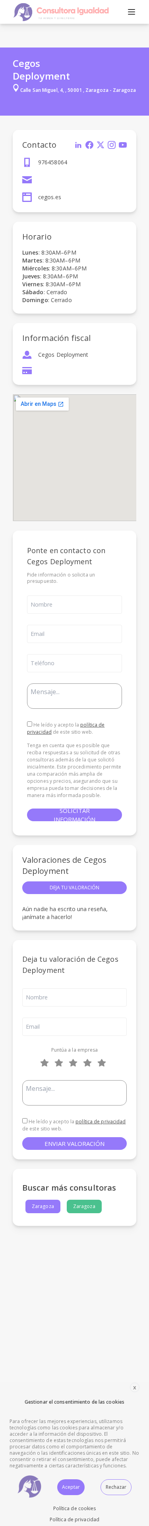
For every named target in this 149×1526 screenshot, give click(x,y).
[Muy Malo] (46, 1062)
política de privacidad (100, 1121)
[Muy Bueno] (89, 1062)
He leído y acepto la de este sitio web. (65, 728)
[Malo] (60, 1062)
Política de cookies (74, 1508)
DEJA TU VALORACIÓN (75, 887)
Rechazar (116, 1487)
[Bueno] (74, 1062)
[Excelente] (103, 1062)
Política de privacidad (74, 1519)
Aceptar (71, 1487)
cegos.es (49, 197)
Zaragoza (43, 1206)
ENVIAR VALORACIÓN (74, 1143)
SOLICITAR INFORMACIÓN (74, 815)
